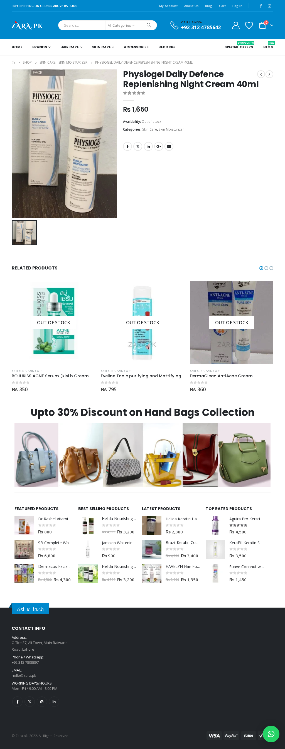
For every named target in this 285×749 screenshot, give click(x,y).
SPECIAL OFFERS (239, 45)
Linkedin (54, 701)
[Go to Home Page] (13, 62)
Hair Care (69, 47)
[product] (24, 525)
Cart (222, 6)
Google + (158, 146)
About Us (191, 6)
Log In (237, 6)
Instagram (42, 701)
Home (17, 47)
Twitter (137, 146)
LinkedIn (148, 146)
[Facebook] (260, 5)
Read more (86, 290)
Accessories (136, 47)
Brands (39, 47)
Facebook (127, 146)
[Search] (149, 25)
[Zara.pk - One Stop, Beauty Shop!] (27, 25)
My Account (168, 6)
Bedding (166, 47)
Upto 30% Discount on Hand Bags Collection (143, 412)
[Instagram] (269, 5)
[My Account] (235, 25)
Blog (208, 6)
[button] (261, 268)
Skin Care (101, 47)
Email (168, 146)
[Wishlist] (248, 25)
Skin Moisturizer (171, 129)
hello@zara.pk (24, 675)
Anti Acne (19, 371)
